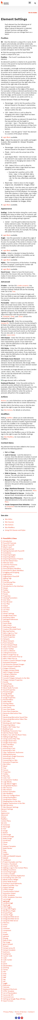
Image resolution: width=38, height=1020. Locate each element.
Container (6, 825)
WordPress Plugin (9, 911)
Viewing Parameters (10, 598)
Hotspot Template (9, 846)
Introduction (7, 541)
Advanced (4, 815)
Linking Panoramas (9, 653)
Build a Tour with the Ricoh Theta (14, 735)
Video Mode (7, 701)
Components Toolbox (10, 780)
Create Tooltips (8, 649)
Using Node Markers (10, 786)
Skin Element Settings (10, 807)
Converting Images (9, 872)
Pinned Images (8, 692)
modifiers (9, 418)
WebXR (5, 858)
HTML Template (8, 991)
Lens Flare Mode (9, 709)
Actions (3, 401)
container (6, 928)
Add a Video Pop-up (10, 658)
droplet (5, 934)
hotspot (6, 946)
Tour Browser (7, 602)
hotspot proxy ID (9, 948)
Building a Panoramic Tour (12, 731)
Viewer (5, 588)
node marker (7, 960)
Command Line (8, 997)
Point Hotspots (8, 643)
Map (4, 850)
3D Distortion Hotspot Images (13, 664)
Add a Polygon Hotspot (11, 672)
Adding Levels (8, 746)
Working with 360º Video (11, 723)
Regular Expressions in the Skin (14, 803)
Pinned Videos (8, 700)
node (5, 958)
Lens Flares (7, 707)
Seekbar (6, 854)
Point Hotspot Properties (12, 666)
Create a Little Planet (10, 866)
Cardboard (7, 860)
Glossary (6, 923)
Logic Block (6, 137)
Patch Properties (9, 637)
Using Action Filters (10, 799)
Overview (6, 608)
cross (5, 932)
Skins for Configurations (11, 795)
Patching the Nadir (9, 627)
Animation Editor (9, 617)
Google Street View (10, 615)
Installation (7, 553)
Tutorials (6, 987)
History (5, 612)
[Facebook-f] (16, 1018)
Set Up (5, 715)
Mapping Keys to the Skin (12, 801)
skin (4, 971)
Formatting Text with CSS (12, 878)
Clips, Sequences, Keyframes (13, 752)
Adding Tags (7, 578)
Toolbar (5, 590)
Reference (6, 985)
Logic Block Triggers (10, 784)
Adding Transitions (9, 870)
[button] (29, 2)
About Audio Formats (10, 688)
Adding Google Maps (10, 737)
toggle (5, 983)
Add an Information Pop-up (12, 657)
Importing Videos (9, 557)
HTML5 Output (8, 889)
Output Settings (8, 887)
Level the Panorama (10, 565)
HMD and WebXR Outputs (12, 856)
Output (5, 606)
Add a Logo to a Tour (10, 633)
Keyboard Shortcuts (10, 989)
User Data (6, 600)
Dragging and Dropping (11, 572)
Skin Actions (8, 410)
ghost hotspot (8, 944)
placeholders (7, 966)
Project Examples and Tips (12, 862)
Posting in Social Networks (12, 883)
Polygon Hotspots (9, 668)
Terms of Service (21, 1012)
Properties (7, 596)
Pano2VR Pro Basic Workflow (13, 570)
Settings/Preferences (10, 619)
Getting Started (8, 549)
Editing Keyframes (9, 754)
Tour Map (6, 604)
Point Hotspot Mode (10, 645)
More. (35, 490)
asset (5, 926)
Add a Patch (7, 625)
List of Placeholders (10, 993)
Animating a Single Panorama (13, 756)
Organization (7, 574)
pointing (6, 968)
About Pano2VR (8, 545)
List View (6, 610)
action (5, 925)
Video (5, 852)
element (6, 936)
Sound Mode (7, 684)
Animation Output (9, 893)
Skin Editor (8, 519)
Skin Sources (9, 522)
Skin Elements (8, 805)
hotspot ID (4, 323)
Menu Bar (6, 592)
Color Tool (6, 778)
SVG (4, 975)
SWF (4, 977)
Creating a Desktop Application (14, 876)
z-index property (22, 285)
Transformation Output (11, 891)
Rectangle (6, 827)
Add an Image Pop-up (10, 655)
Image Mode (7, 694)
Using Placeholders (10, 797)
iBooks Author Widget (10, 880)
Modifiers (4, 819)
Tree (13, 291)
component (10, 506)
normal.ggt (7, 899)
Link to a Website (9, 651)
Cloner (5, 842)
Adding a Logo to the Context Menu (15, 868)
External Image (8, 836)
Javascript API (8, 995)
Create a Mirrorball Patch (12, 629)
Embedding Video (9, 635)
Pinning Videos (8, 703)
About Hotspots (8, 641)
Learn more (11, 335)
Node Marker (7, 848)
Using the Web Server (10, 921)
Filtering (6, 580)
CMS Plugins (7, 907)
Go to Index (32, 12)
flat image (6, 942)
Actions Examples (9, 791)
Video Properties (9, 705)
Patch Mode (7, 623)
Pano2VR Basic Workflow (12, 568)
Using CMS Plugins (9, 909)
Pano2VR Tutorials (9, 543)
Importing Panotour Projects (13, 559)
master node (7, 956)
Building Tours (8, 729)
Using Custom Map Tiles (11, 739)
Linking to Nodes (9, 676)
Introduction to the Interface (13, 586)
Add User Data (8, 563)
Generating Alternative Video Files (15, 719)
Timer (5, 844)
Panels (5, 594)
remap (5, 970)
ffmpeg (5, 938)
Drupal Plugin (7, 913)
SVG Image (7, 835)
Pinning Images (8, 696)
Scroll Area (7, 840)
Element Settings (7, 809)
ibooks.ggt (6, 905)
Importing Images (9, 555)
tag (4, 979)
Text (4, 829)
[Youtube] (22, 1018)
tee (4, 981)
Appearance (5, 813)
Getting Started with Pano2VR (13, 551)
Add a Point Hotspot (10, 647)
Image (5, 831)
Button (5, 833)
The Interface (8, 584)
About (5, 766)
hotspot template (9, 950)
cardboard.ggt (8, 903)
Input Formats (8, 1001)
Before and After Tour (10, 885)
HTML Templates (9, 895)
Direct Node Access (10, 881)
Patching (6, 621)
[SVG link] (5, 3)
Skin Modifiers (9, 437)
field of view (7, 940)
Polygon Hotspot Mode (11, 670)
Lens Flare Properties (10, 711)
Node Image (7, 838)
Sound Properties (9, 690)
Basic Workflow (8, 745)
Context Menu (6, 821)
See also (4, 823)
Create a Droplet (9, 874)
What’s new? (7, 547)
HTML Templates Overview (12, 897)
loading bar (7, 954)
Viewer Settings (8, 613)
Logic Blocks (7, 782)
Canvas (5, 770)
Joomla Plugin (8, 915)
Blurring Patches (9, 631)
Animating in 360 (9, 748)
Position (4, 811)
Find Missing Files (9, 582)
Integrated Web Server (11, 917)
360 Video (6, 721)
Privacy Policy (8, 1012)
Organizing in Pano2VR (11, 576)
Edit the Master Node (10, 733)
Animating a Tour (9, 758)
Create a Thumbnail (10, 864)
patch (5, 964)
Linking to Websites (10, 674)
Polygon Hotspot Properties (13, 680)
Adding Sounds (8, 686)
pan (4, 962)
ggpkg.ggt (6, 901)
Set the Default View (10, 561)
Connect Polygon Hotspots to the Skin (16, 678)
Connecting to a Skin (10, 760)
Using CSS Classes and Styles (15, 530)
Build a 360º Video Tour (11, 727)
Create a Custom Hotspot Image (14, 660)
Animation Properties (10, 762)
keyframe (6, 952)
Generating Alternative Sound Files (15, 717)
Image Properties (9, 698)
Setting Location (9, 567)
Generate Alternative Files (12, 713)
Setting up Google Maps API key (14, 999)
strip (4, 973)
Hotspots (6, 639)
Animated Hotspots (10, 662)
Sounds (5, 682)
